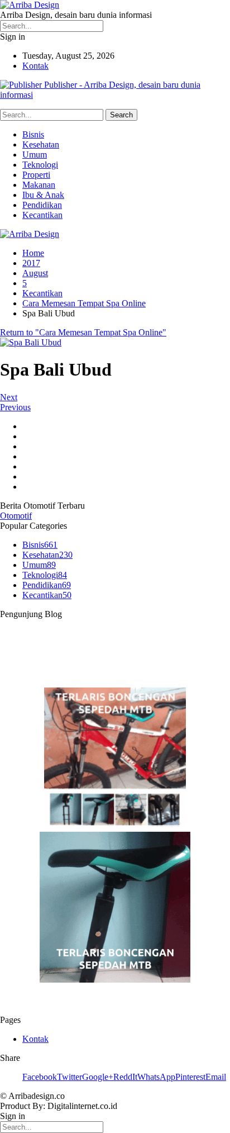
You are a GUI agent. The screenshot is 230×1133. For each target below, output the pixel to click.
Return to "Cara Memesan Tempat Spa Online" (83, 332)
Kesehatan (40, 144)
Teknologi (40, 164)
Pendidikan (42, 205)
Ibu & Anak (43, 195)
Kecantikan (42, 215)
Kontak (35, 65)
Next (8, 397)
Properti (36, 174)
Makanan (38, 184)
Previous (15, 407)
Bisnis (33, 134)
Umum (34, 154)
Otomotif (16, 515)
